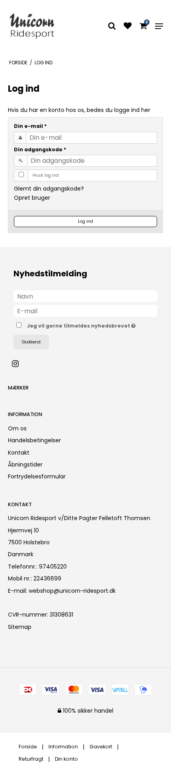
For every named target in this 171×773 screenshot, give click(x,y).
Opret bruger (32, 198)
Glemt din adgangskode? (49, 189)
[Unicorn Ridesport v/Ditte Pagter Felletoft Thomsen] (31, 26)
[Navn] (85, 296)
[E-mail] (85, 310)
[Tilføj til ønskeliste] (128, 27)
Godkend (31, 342)
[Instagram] (19, 363)
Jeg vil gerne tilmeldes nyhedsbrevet (80, 324)
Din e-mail (30, 126)
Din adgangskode (40, 149)
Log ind (85, 221)
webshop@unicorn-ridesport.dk (72, 591)
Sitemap (19, 627)
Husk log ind (46, 175)
